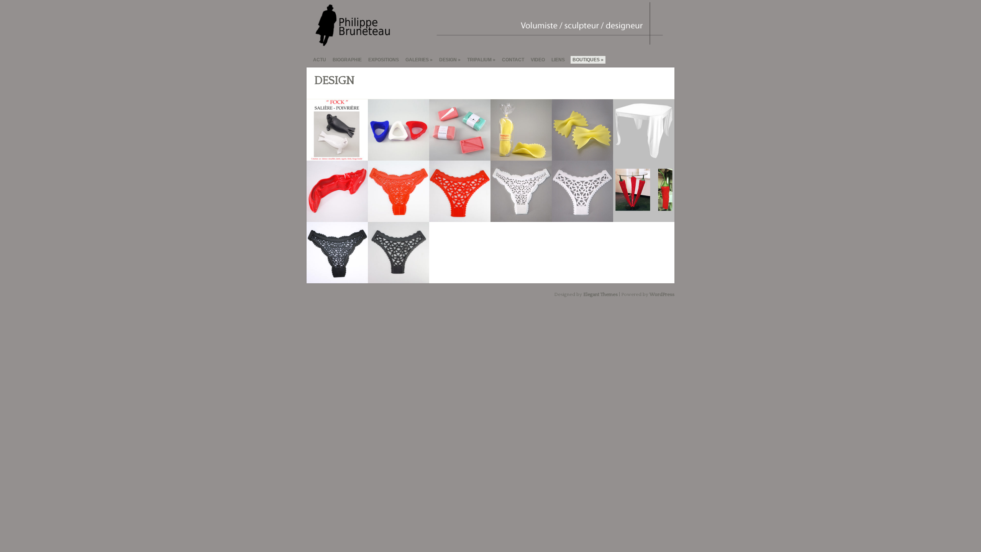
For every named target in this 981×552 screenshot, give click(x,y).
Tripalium (479, 59)
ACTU (319, 59)
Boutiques (586, 59)
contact (513, 59)
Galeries (417, 59)
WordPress (662, 294)
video (538, 59)
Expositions (383, 59)
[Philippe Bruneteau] (487, 43)
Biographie (347, 59)
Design (448, 59)
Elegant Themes (600, 294)
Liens (558, 59)
